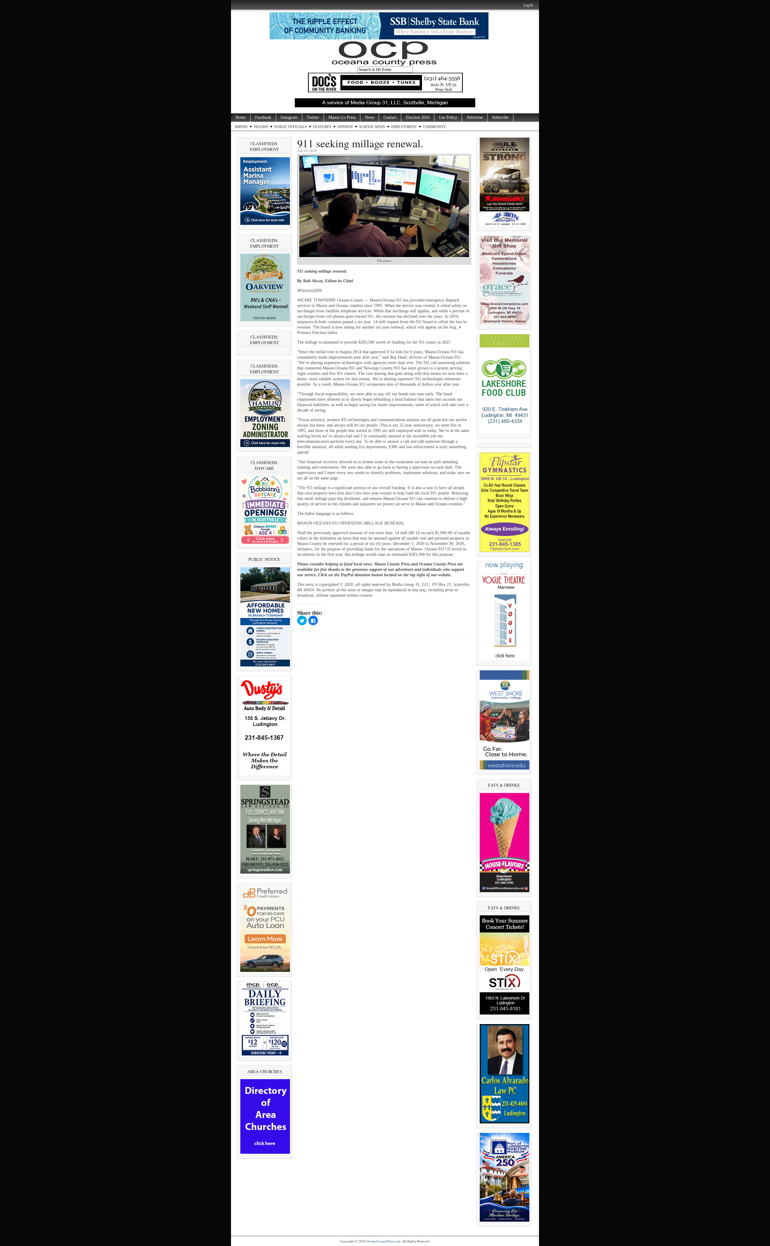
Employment (404, 127)
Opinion (345, 127)
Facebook (263, 117)
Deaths (261, 127)
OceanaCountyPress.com (383, 1241)
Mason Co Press (342, 117)
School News (372, 127)
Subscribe (500, 117)
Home (241, 117)
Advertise (475, 117)
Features (322, 127)
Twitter (313, 117)
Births (241, 127)
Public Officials (290, 127)
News (369, 117)
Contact (389, 117)
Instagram (289, 117)
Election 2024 (418, 117)
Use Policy (448, 117)
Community (434, 127)
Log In (528, 5)
